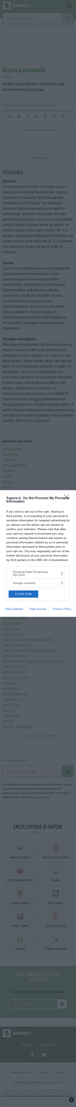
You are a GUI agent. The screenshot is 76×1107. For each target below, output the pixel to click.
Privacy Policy (62, 609)
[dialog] (38, 553)
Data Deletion (14, 609)
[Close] (68, 498)
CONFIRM (23, 594)
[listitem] (38, 573)
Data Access (38, 609)
